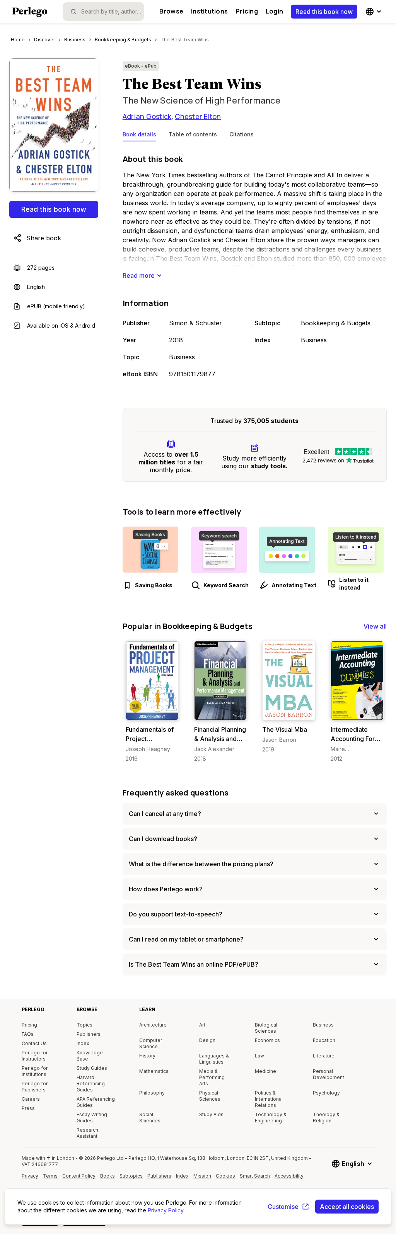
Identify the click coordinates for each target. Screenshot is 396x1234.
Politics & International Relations (269, 1099)
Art (202, 1025)
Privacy (30, 1176)
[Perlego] (29, 12)
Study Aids (211, 1114)
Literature (324, 1056)
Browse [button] (171, 11)
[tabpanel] (255, 267)
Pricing (247, 11)
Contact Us (34, 1043)
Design (207, 1040)
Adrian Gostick (147, 116)
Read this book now (324, 11)
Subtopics (131, 1176)
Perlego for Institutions (35, 1071)
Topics (84, 1025)
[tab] (139, 136)
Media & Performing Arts (212, 1077)
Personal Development (328, 1074)
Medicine (265, 1071)
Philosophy (152, 1093)
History (147, 1056)
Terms (50, 1176)
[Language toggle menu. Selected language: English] (374, 11)
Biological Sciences (266, 1028)
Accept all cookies (347, 1206)
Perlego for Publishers (35, 1087)
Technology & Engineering (271, 1118)
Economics (267, 1040)
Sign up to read (154, 712)
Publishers (89, 1034)
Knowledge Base (90, 1056)
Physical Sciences (209, 1096)
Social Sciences (149, 1118)
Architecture (153, 1025)
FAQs (28, 1034)
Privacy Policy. (166, 1210)
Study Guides (92, 1068)
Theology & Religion (326, 1118)
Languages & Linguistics (214, 1059)
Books (107, 1176)
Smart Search (255, 1176)
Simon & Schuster (195, 323)
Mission (202, 1176)
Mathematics (154, 1071)
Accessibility (290, 1179)
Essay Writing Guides (92, 1118)
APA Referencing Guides (96, 1102)
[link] (152, 702)
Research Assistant (87, 1133)
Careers (31, 1099)
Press (28, 1108)
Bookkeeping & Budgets (335, 323)
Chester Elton (198, 116)
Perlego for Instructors (35, 1056)
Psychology (326, 1093)
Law (259, 1056)
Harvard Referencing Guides (91, 1083)
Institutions (209, 11)
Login (274, 11)
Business (182, 357)
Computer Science (150, 1043)
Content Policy (79, 1179)
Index (83, 1043)
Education (324, 1040)
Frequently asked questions (176, 792)
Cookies (225, 1176)
